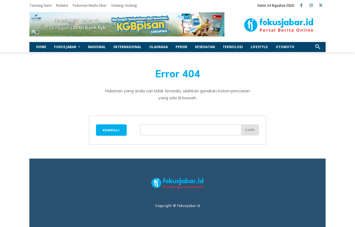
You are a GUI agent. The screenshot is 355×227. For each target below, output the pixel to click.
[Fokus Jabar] (279, 25)
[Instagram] (311, 5)
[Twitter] (321, 5)
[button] (318, 47)
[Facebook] (301, 5)
